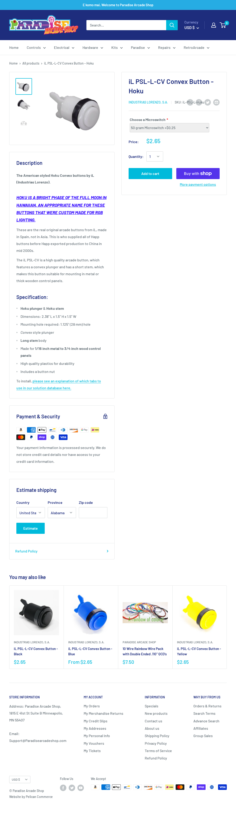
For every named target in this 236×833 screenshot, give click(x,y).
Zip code (86, 502)
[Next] (227, 627)
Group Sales (203, 735)
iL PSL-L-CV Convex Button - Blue (90, 651)
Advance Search (206, 721)
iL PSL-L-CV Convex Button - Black (36, 651)
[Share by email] (216, 102)
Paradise (138, 47)
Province (55, 502)
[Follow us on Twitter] (72, 787)
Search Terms (204, 713)
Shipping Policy (157, 735)
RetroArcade (194, 47)
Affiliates (200, 728)
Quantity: (136, 156)
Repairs (164, 47)
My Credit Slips (95, 721)
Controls (34, 47)
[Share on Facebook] (190, 102)
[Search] (172, 25)
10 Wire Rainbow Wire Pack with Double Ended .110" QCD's (145, 651)
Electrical (61, 47)
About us (152, 728)
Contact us (153, 721)
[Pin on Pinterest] (199, 102)
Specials (151, 706)
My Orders (92, 706)
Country (23, 502)
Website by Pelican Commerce (31, 797)
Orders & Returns (207, 706)
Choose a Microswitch (147, 119)
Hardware (90, 47)
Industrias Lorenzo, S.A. (148, 102)
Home (14, 47)
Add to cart (150, 173)
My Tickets (92, 750)
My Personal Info (97, 735)
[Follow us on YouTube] (80, 787)
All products (30, 63)
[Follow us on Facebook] (63, 787)
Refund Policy (26, 551)
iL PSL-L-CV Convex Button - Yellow (199, 651)
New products (156, 713)
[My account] (213, 25)
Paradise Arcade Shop (139, 642)
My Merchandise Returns (103, 713)
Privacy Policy (156, 743)
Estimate (30, 528)
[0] (223, 25)
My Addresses (95, 728)
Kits (114, 47)
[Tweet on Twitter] (207, 102)
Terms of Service (158, 750)
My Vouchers (94, 743)
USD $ (16, 779)
